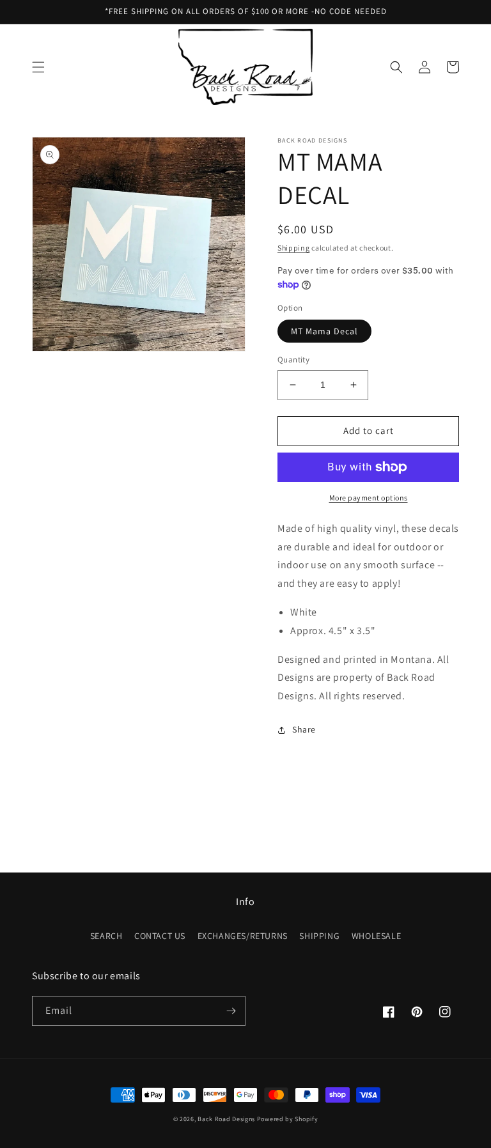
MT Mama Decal (324, 331)
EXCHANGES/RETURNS (243, 936)
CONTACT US (159, 936)
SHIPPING (319, 936)
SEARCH (106, 936)
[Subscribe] (231, 1011)
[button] (38, 67)
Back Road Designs (226, 1119)
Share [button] (304, 729)
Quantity (293, 359)
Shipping (293, 247)
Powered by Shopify (287, 1119)
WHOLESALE (376, 936)
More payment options (368, 497)
